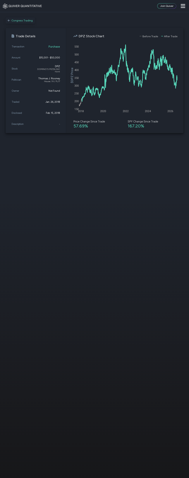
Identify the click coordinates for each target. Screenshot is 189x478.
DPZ (57, 66)
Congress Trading (22, 20)
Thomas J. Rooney (49, 78)
